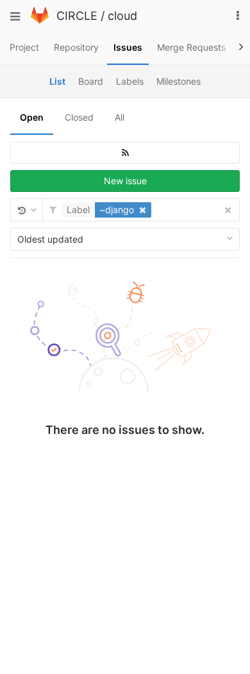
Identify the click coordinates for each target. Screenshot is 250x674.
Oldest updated (50, 239)
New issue (125, 180)
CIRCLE (76, 15)
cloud (122, 15)
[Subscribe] (125, 153)
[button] (108, 210)
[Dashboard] (40, 20)
